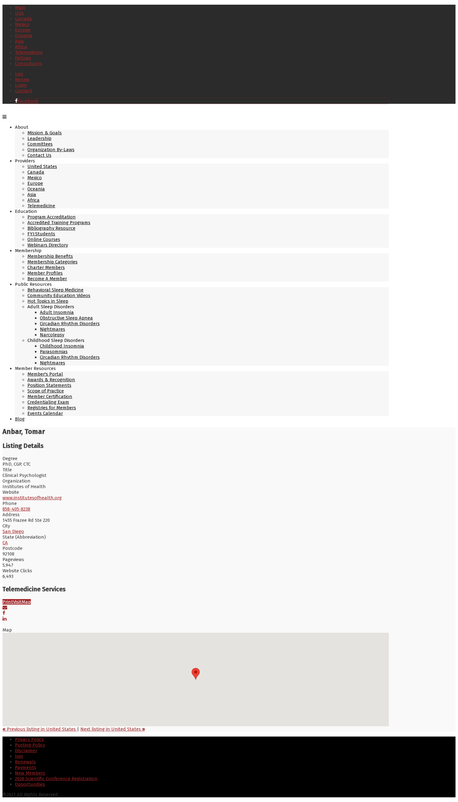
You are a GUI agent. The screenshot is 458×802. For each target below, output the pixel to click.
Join (19, 74)
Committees (40, 144)
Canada (23, 19)
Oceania (23, 35)
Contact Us (39, 155)
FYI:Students (41, 234)
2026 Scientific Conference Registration (56, 778)
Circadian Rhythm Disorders (70, 323)
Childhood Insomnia (62, 346)
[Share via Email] (4, 607)
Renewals (25, 762)
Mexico (22, 24)
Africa (21, 47)
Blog (20, 419)
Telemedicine (29, 52)
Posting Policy (30, 745)
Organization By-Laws (50, 149)
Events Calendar (45, 413)
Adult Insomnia (57, 312)
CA (5, 542)
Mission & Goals (44, 133)
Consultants (28, 63)
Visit (17, 602)
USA (19, 13)
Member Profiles (45, 273)
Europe (23, 30)
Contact (23, 91)
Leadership (39, 138)
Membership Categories (52, 262)
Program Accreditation (51, 217)
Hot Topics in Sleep (47, 301)
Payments (25, 767)
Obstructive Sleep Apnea (66, 318)
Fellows (23, 58)
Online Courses (43, 239)
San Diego (13, 531)
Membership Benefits (50, 256)
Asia (19, 41)
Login (21, 85)
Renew (22, 79)
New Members (30, 773)
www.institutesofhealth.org (32, 498)
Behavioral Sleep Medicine (55, 290)
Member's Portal (45, 374)
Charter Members (46, 267)
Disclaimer (26, 750)
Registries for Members (51, 408)
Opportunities (30, 784)
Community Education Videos (58, 295)
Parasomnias (54, 351)
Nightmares (52, 329)
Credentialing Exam (48, 402)
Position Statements (49, 385)
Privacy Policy (29, 739)
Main (20, 7)
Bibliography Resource (51, 228)
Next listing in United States (112, 729)
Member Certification (49, 396)
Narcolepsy (52, 335)
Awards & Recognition (51, 379)
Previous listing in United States (39, 729)
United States (42, 166)
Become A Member (47, 278)
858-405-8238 (16, 509)
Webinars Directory (47, 245)
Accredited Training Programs (58, 222)
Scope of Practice (45, 391)
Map (26, 602)
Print (7, 602)
